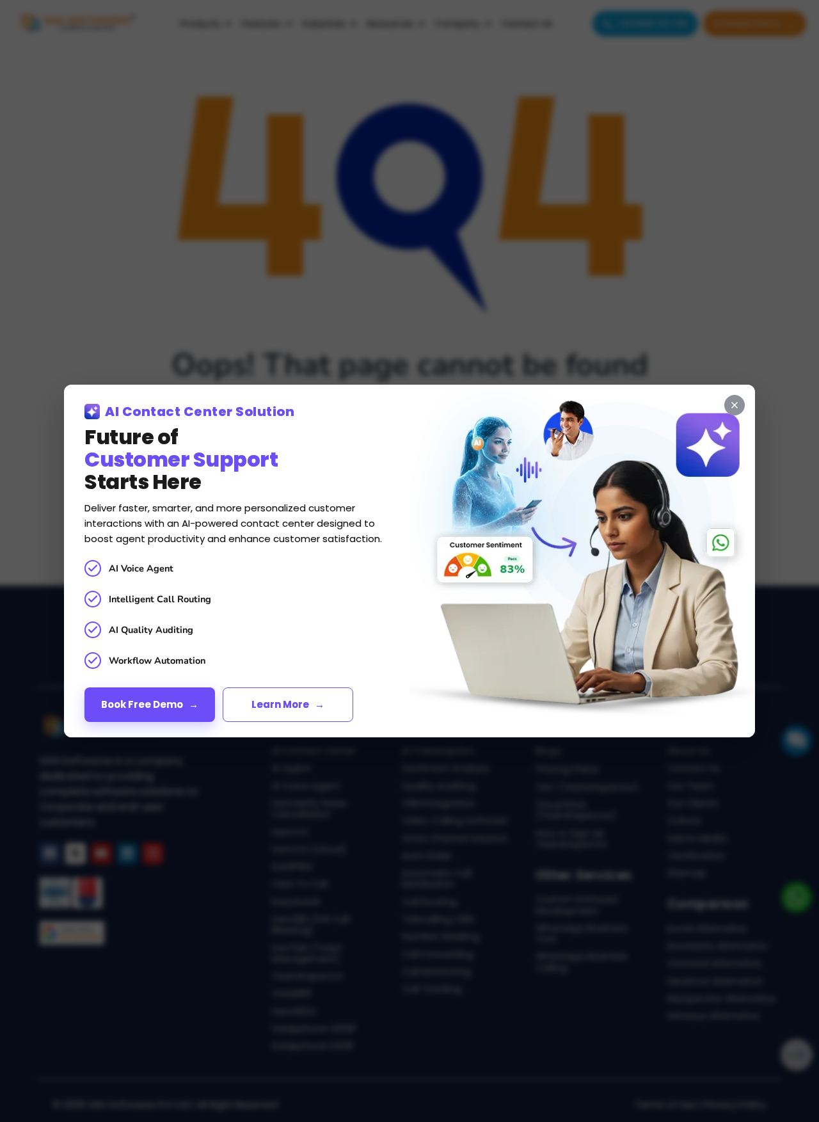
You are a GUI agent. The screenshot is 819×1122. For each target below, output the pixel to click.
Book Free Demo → (149, 704)
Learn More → (287, 704)
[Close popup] (734, 405)
